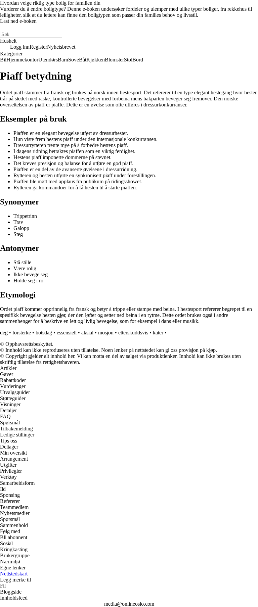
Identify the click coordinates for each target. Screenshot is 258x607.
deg (4, 332)
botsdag (44, 332)
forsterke (21, 332)
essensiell (67, 332)
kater (158, 332)
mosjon (106, 332)
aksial (87, 332)
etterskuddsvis (133, 332)
